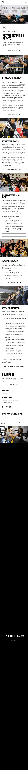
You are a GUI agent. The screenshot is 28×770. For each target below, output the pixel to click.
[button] (26, 3)
